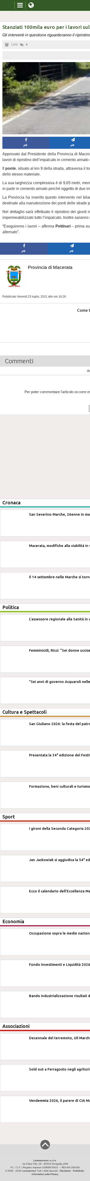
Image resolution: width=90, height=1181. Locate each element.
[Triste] (72, 325)
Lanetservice (29, 1170)
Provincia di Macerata (50, 267)
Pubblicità (78, 1170)
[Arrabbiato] (24, 325)
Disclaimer (65, 1170)
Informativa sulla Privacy (45, 1174)
